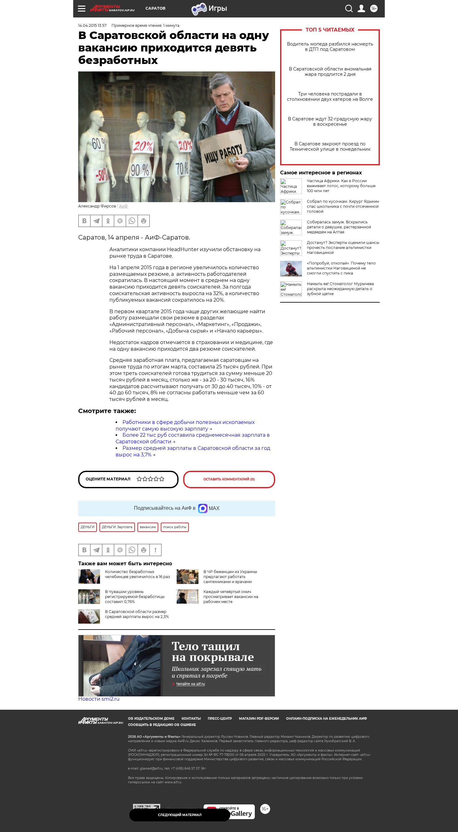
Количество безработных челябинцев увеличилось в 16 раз (137, 574)
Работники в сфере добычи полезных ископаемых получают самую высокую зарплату (185, 425)
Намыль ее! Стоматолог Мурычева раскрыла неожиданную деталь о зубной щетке (340, 288)
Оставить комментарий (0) (229, 479)
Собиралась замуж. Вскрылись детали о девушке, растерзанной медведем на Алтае (339, 227)
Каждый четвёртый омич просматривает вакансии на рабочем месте (230, 596)
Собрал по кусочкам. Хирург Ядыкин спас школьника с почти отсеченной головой (343, 206)
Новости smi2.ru (99, 699)
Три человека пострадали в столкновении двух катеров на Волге (330, 96)
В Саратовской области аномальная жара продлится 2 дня (330, 71)
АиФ (123, 206)
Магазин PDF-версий (259, 719)
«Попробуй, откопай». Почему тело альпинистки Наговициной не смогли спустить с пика (341, 268)
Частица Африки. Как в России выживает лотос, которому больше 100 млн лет (341, 185)
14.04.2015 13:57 (92, 25)
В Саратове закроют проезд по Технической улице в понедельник (330, 146)
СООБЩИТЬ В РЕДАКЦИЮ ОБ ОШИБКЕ (162, 725)
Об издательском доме (151, 719)
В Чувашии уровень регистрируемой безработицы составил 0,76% (135, 596)
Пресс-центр (220, 719)
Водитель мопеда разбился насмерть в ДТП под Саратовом (330, 46)
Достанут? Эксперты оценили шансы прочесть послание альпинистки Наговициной (343, 247)
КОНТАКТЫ (191, 719)
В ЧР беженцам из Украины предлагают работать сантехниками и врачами (230, 576)
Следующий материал (180, 815)
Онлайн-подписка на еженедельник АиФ (326, 719)
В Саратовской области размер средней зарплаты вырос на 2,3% (137, 614)
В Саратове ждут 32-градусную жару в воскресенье (330, 121)
